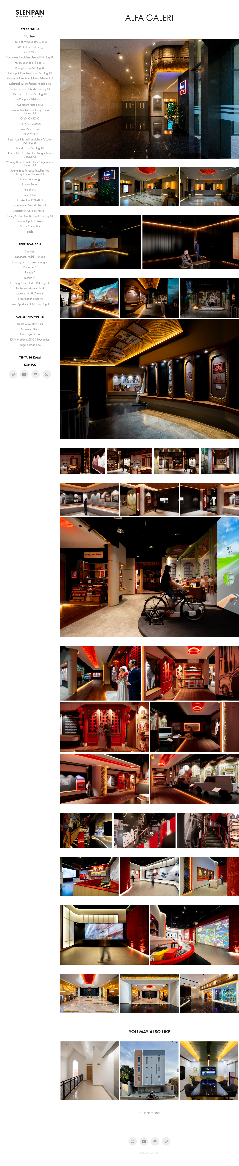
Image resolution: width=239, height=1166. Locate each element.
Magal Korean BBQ (29, 345)
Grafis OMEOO (30, 118)
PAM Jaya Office (30, 334)
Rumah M (29, 277)
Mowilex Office (30, 329)
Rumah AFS (29, 267)
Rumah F (30, 272)
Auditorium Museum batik (29, 288)
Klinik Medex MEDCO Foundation (30, 339)
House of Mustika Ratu (30, 324)
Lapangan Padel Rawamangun (30, 262)
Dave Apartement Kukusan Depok (29, 304)
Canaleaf (30, 251)
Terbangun (30, 29)
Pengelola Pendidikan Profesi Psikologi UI (30, 57)
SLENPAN (29, 12)
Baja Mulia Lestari (30, 129)
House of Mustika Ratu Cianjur (30, 41)
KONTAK (30, 364)
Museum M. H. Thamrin (30, 293)
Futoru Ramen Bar (30, 226)
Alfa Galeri (30, 36)
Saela (30, 231)
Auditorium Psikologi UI (30, 104)
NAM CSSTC (30, 134)
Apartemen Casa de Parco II (29, 210)
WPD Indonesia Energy (30, 47)
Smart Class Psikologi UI (30, 148)
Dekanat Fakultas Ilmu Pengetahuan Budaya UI (30, 111)
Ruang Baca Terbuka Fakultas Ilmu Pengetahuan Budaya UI (29, 172)
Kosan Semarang (30, 179)
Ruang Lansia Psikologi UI (30, 68)
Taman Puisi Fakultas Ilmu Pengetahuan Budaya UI (30, 155)
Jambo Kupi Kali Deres (30, 221)
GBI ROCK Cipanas (29, 123)
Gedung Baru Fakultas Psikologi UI (29, 283)
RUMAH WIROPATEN (30, 200)
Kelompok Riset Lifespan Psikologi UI (30, 83)
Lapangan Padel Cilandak (30, 256)
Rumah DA (30, 195)
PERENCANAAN (30, 244)
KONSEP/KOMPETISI (30, 316)
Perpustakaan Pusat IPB (30, 298)
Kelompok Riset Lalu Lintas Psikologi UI (30, 73)
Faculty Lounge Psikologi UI (30, 62)
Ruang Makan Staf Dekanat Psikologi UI (30, 216)
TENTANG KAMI (30, 357)
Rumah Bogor (30, 184)
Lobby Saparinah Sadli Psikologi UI (30, 89)
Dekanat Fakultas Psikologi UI (30, 94)
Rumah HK (30, 189)
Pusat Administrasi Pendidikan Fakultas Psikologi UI (30, 141)
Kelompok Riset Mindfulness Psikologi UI (30, 78)
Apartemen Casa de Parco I (30, 205)
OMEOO (30, 52)
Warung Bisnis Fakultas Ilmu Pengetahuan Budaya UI (30, 163)
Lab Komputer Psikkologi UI (29, 99)
